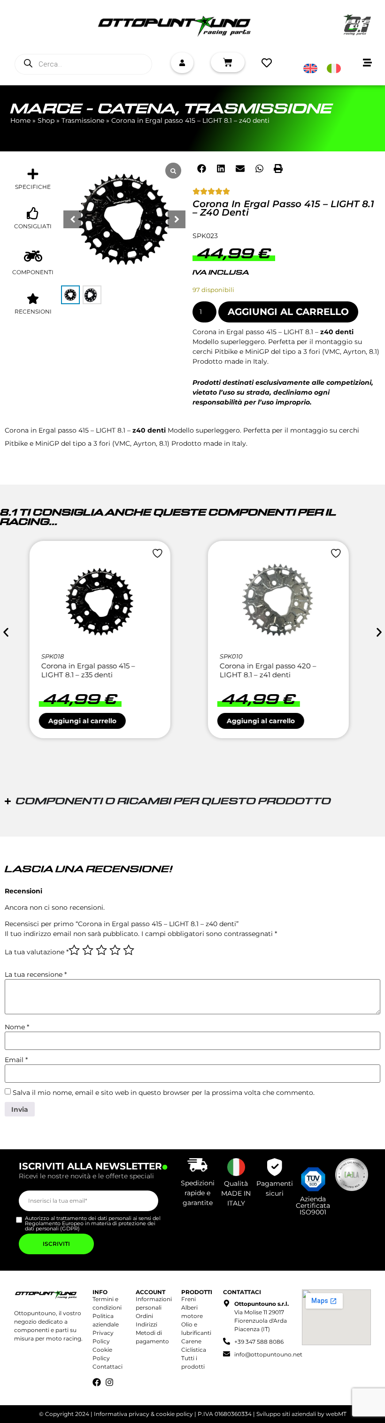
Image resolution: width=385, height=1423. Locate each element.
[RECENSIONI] (33, 298)
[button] (176, 219)
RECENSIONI (33, 311)
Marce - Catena (93, 109)
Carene (191, 1341)
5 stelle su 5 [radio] (128, 950)
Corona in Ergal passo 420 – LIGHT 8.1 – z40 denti (271, 670)
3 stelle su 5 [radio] (101, 950)
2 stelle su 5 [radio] (87, 950)
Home (20, 120)
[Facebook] (96, 1382)
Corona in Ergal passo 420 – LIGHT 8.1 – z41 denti (93, 670)
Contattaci (107, 1366)
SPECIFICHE (33, 186)
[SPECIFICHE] (33, 174)
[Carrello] (228, 62)
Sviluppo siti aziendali (286, 1413)
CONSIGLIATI (33, 226)
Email (16, 1059)
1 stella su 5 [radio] (74, 950)
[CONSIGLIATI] (33, 213)
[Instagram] (109, 1382)
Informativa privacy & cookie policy (143, 1413)
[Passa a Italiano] (334, 68)
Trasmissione (258, 109)
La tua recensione (36, 974)
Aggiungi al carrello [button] (86, 721)
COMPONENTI (33, 272)
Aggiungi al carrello (288, 311)
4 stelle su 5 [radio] (115, 950)
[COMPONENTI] (33, 256)
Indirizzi (146, 1324)
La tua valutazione (37, 952)
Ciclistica (193, 1349)
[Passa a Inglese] (310, 68)
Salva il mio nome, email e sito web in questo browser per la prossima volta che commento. (164, 1092)
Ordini (144, 1315)
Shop (46, 120)
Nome (17, 1027)
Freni (188, 1299)
